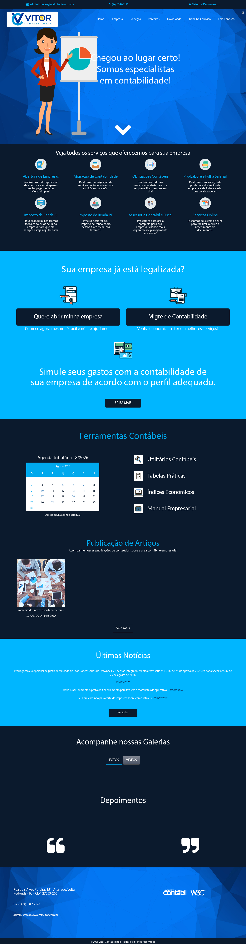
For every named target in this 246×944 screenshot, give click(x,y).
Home (100, 19)
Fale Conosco (226, 19)
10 (42, 491)
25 (52, 502)
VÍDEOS (131, 760)
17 (42, 496)
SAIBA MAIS (123, 403)
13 (73, 491)
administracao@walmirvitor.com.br (52, 4)
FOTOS (114, 760)
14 (83, 491)
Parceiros (154, 19)
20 (73, 496)
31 (42, 508)
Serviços (135, 19)
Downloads (174, 19)
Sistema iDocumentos (205, 4)
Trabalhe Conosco (200, 19)
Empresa (117, 19)
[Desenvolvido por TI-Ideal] (174, 902)
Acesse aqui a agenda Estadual (62, 515)
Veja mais (123, 628)
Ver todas (123, 715)
